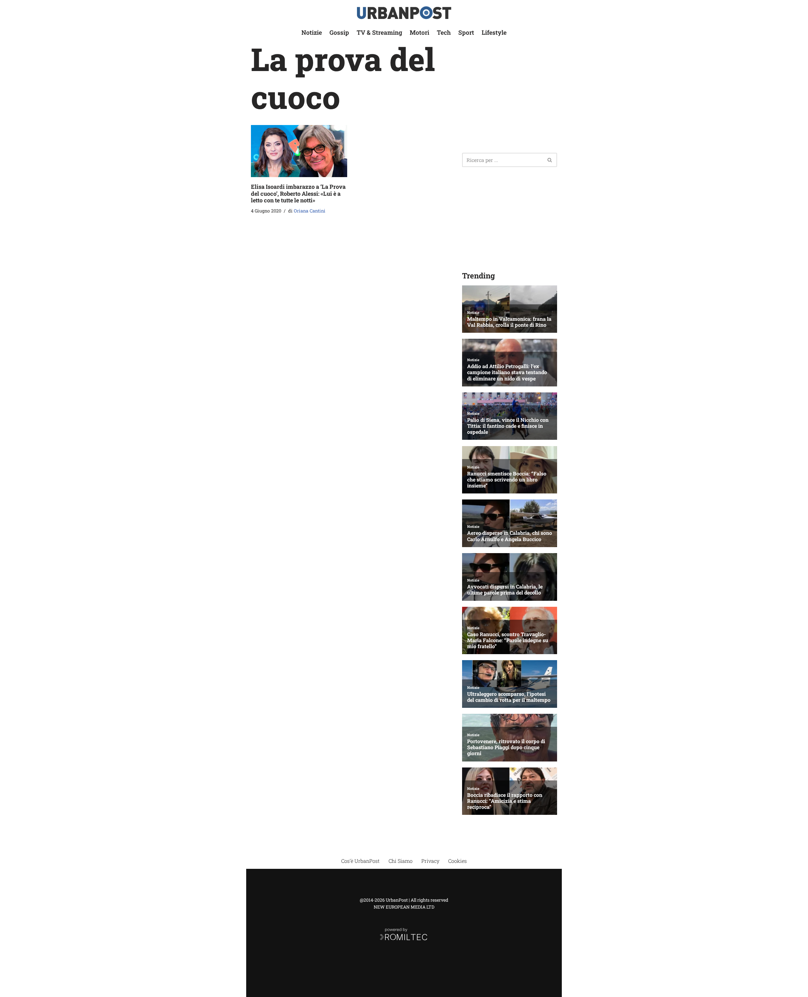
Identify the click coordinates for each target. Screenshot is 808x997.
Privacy (430, 860)
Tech (444, 32)
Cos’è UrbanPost (360, 860)
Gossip (339, 32)
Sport (466, 32)
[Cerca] (550, 160)
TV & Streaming (379, 32)
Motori (419, 32)
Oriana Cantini (309, 211)
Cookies (457, 860)
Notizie (311, 32)
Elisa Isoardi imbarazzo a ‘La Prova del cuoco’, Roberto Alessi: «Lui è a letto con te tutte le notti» (298, 193)
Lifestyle (494, 32)
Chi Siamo (401, 860)
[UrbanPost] (404, 12)
